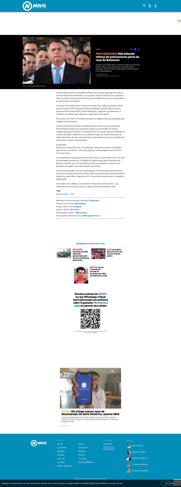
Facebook (82, 213)
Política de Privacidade (90, 332)
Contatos (107, 444)
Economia (82, 448)
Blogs (60, 444)
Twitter (76, 209)
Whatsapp (94, 200)
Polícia (81, 455)
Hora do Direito (139, 458)
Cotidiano (62, 448)
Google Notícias (93, 216)
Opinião (60, 455)
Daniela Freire (138, 452)
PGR (72, 194)
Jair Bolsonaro (62, 194)
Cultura (82, 459)
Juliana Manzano (140, 464)
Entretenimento (86, 462)
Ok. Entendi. (170, 483)
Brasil (81, 444)
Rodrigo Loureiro (140, 471)
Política (61, 459)
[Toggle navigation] (155, 6)
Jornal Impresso (64, 466)
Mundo (81, 451)
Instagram (77, 206)
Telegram (81, 203)
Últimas (61, 462)
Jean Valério (137, 445)
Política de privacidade (108, 448)
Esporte (61, 451)
